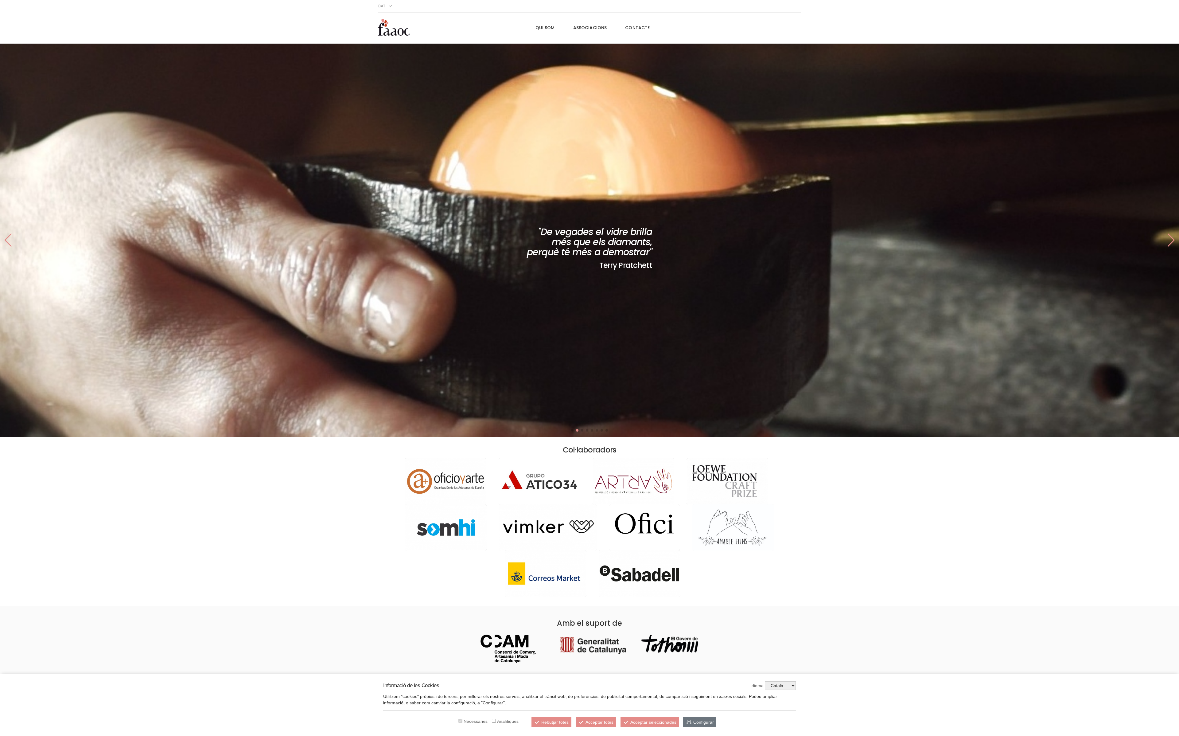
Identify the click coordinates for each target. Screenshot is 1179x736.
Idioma (757, 685)
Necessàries (476, 721)
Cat (381, 6)
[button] (1171, 240)
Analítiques (508, 721)
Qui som (545, 28)
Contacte (637, 28)
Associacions (590, 28)
